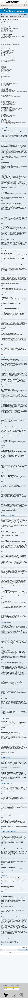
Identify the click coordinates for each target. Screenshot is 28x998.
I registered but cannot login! (6, 26)
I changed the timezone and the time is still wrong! (9, 38)
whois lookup (3, 922)
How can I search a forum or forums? (7, 100)
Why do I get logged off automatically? (7, 30)
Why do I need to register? (5, 22)
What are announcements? (5, 70)
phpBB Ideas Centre (5, 910)
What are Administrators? (5, 77)
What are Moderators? (5, 78)
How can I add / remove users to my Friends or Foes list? (11, 96)
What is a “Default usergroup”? (6, 84)
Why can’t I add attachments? (6, 55)
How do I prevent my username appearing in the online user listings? (12, 36)
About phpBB (9, 901)
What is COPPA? (4, 23)
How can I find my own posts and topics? (8, 104)
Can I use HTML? (4, 66)
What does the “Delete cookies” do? (7, 31)
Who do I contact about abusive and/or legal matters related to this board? (13, 122)
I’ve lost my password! (5, 29)
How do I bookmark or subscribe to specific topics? (10, 109)
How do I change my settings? (6, 35)
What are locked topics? (5, 72)
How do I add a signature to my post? (7, 50)
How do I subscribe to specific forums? (7, 110)
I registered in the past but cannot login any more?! (9, 28)
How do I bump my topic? (5, 61)
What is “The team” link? (5, 85)
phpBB (16, 303)
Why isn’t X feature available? (6, 121)
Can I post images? (4, 68)
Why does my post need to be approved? (8, 60)
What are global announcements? (6, 69)
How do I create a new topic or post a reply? (8, 48)
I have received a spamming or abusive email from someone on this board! (14, 91)
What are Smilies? (4, 67)
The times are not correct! (5, 37)
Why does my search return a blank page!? (8, 102)
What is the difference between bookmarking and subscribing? (11, 108)
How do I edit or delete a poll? (6, 53)
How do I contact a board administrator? (8, 123)
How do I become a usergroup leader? (7, 82)
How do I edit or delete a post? (6, 49)
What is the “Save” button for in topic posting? (9, 59)
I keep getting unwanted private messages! (8, 90)
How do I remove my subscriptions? (7, 111)
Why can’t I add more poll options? (7, 52)
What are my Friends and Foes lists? (7, 95)
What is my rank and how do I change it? (8, 43)
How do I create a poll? (5, 51)
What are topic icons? (4, 73)
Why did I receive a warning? (6, 56)
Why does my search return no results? (8, 101)
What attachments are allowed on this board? (8, 115)
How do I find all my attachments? (6, 116)
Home (1, 8)
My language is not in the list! (6, 39)
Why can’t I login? (4, 27)
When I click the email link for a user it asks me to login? (10, 44)
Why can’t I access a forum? (6, 54)
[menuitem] (3, 14)
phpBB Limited (7, 899)
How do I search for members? (6, 103)
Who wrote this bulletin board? (6, 120)
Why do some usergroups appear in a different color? (10, 83)
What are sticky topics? (5, 71)
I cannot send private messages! (6, 89)
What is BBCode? (4, 65)
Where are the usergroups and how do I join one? (9, 81)
